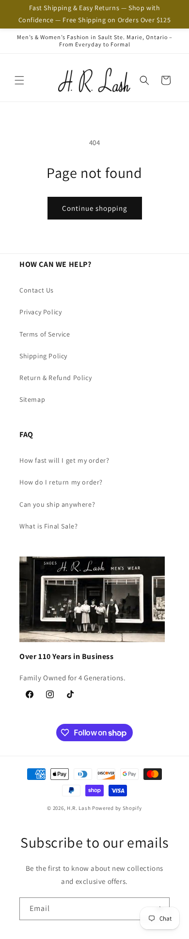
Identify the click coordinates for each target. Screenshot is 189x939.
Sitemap (32, 399)
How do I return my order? (61, 482)
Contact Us (36, 290)
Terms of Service (44, 334)
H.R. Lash (79, 808)
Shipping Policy (43, 356)
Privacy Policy (40, 312)
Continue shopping (94, 208)
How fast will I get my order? (64, 460)
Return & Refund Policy (55, 377)
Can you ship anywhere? (57, 504)
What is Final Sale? (48, 526)
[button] (19, 80)
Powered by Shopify (117, 808)
